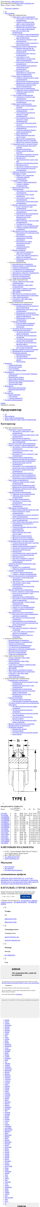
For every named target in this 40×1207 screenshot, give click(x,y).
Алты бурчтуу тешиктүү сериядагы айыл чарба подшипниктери (24, 289)
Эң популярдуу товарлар (29, 900)
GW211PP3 (4, 832)
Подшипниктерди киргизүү (25, 156)
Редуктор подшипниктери (21, 276)
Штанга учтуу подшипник (25, 175)
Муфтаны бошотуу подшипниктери (24, 266)
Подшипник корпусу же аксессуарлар (24, 144)
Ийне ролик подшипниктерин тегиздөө (25, 510)
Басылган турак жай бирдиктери (27, 163)
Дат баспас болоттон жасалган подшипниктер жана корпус (22, 329)
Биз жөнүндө (9, 393)
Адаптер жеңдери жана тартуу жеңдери (25, 543)
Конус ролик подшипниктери (22, 76)
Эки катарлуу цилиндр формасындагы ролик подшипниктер (24, 217)
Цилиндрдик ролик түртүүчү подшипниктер (26, 54)
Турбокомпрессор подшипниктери (23, 269)
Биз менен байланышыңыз (13, 400)
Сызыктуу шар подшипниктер (26, 182)
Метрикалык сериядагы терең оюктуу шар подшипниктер (26, 28)
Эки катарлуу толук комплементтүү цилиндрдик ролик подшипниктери (25, 58)
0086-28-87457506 (11, 922)
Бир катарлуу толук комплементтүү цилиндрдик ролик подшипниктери (25, 72)
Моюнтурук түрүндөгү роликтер (27, 142)
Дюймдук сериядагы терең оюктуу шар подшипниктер (25, 23)
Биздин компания (14, 394)
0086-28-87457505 (11, 919)
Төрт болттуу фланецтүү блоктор (27, 154)
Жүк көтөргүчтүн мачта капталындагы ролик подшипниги (24, 243)
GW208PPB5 (5, 817)
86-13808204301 (10, 955)
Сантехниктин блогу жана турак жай (24, 553)
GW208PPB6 (5, 819)
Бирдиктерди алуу (22, 165)
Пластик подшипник (19, 321)
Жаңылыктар (9, 386)
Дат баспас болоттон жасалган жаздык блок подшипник (26, 340)
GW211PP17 (5, 838)
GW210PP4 (4, 829)
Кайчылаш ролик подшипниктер (27, 213)
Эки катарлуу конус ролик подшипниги (25, 581)
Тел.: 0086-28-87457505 (15, 1)
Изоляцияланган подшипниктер (23, 351)
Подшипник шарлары (19, 353)
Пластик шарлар (21, 356)
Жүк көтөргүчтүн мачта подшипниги (24, 231)
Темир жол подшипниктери (21, 278)
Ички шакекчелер (22, 133)
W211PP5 (4, 813)
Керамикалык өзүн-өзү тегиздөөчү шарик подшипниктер (27, 315)
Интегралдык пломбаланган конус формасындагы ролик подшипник (27, 82)
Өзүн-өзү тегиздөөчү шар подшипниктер (20, 31)
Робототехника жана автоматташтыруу (21, 381)
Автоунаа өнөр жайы (16, 382)
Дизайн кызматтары (15, 365)
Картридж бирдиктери (23, 149)
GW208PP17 (5, 822)
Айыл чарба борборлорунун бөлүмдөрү (25, 295)
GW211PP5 (4, 836)
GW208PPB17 (5, 824)
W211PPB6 (4, 815)
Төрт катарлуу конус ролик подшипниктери (25, 199)
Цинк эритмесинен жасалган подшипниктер (26, 169)
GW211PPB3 (5, 834)
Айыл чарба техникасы (16, 379)
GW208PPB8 (5, 820)
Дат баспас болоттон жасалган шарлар (25, 732)
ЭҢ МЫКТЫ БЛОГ (20, 902)
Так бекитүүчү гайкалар (24, 224)
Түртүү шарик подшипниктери (22, 95)
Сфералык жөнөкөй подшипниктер (22, 178)
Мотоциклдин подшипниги (21, 274)
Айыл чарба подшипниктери (14, 418)
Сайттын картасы (6, 902)
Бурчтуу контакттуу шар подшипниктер (25, 34)
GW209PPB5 (5, 825)
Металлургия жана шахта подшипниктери (20, 188)
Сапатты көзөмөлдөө (15, 398)
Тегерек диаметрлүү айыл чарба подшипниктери (23, 282)
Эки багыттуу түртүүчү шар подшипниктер (25, 98)
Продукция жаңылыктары (17, 388)
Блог (10, 391)
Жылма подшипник (19, 250)
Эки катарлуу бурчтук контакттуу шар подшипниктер (27, 37)
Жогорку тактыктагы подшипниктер (24, 205)
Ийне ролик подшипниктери (22, 104)
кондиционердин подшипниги (22, 264)
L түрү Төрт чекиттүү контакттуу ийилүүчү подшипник (27, 256)
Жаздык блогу (21, 158)
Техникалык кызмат (15, 367)
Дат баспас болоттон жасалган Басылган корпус (26, 343)
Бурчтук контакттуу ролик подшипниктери (25, 110)
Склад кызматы (14, 368)
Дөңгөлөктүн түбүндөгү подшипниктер (25, 273)
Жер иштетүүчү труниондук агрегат (24, 294)
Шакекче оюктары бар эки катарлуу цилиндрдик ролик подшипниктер (25, 50)
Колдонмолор (9, 372)
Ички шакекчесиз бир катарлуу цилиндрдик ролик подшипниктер (26, 67)
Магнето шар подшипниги (25, 25)
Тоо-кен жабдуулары (15, 384)
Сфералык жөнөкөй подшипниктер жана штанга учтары (24, 172)
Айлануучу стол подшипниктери (27, 226)
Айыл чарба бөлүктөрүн (20, 297)
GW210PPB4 (5, 831)
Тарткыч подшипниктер (20, 267)
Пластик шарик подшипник (25, 323)
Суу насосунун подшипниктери (23, 271)
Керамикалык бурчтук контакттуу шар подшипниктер (27, 306)
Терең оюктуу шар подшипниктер (23, 17)
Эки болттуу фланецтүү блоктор (27, 166)
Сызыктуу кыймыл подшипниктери (22, 185)
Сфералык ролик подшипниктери (23, 88)
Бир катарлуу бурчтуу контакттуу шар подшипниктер (27, 44)
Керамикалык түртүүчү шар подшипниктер (25, 319)
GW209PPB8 (5, 827)
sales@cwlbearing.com (12, 858)
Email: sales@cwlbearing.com (24, 3)
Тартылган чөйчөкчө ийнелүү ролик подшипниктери (26, 131)
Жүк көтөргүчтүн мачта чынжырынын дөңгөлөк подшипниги (24, 238)
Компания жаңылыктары (17, 389)
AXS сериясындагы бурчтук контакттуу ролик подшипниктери (25, 114)
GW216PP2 (4, 843)
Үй (6, 11)
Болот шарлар (20, 361)
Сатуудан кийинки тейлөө (17, 370)
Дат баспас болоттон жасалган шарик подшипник (26, 333)
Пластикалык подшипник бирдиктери (25, 701)
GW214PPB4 (5, 841)
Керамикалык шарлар (23, 354)
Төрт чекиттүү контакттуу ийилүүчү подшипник (25, 252)
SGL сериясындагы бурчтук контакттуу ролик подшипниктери (25, 119)
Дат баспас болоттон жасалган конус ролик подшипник (26, 346)
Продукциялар (9, 13)
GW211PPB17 (5, 839)
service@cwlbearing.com (12, 940)
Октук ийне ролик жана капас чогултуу (25, 522)
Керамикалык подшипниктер (22, 304)
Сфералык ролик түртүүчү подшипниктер (25, 92)
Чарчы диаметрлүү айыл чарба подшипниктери (22, 286)
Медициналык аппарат (16, 377)
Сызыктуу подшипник (19, 180)
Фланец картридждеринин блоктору (24, 546)
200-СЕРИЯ (16, 292)
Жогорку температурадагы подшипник (25, 349)
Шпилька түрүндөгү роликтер (26, 140)
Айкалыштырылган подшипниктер (22, 247)
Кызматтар (8, 363)
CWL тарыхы (13, 396)
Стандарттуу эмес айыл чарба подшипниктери (22, 299)
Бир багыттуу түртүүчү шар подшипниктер (25, 101)
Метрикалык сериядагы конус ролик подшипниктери (26, 85)
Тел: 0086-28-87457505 (12, 857)
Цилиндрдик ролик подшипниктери (24, 46)
